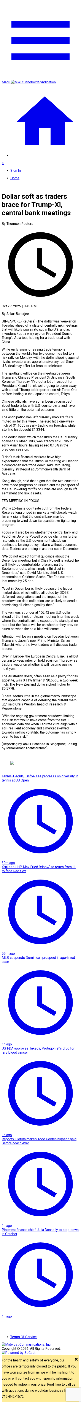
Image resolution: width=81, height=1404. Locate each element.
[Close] (76, 1359)
